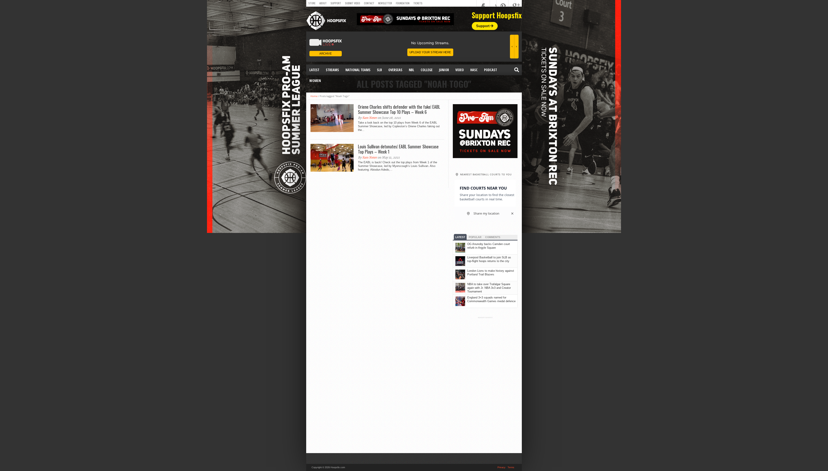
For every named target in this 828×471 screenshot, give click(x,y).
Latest (314, 70)
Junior (444, 70)
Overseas (395, 70)
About (323, 3)
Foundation (402, 3)
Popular (475, 237)
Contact (369, 3)
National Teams (357, 70)
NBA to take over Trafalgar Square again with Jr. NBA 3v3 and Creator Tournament (489, 288)
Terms (511, 467)
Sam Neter (369, 117)
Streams (332, 70)
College (427, 70)
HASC (474, 70)
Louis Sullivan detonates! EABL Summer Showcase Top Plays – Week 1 (398, 149)
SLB (379, 70)
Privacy (501, 467)
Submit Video (352, 3)
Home (314, 96)
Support (336, 3)
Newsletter (385, 3)
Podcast (490, 70)
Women (315, 80)
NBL (411, 70)
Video (459, 70)
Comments (492, 237)
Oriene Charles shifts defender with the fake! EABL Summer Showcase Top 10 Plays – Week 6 (399, 109)
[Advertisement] (485, 383)
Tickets (417, 3)
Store (311, 3)
